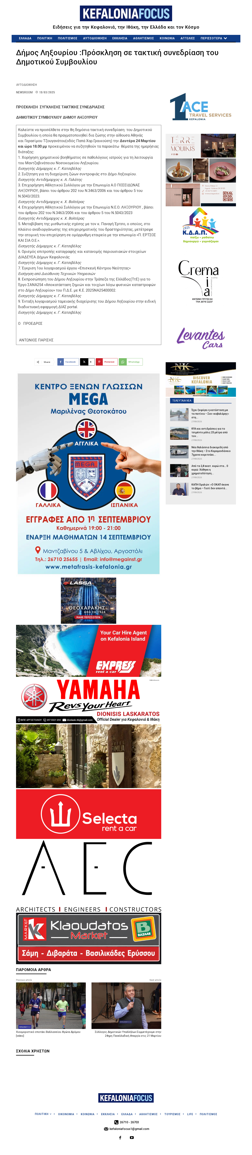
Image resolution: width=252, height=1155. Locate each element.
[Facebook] (120, 1138)
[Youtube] (132, 1138)
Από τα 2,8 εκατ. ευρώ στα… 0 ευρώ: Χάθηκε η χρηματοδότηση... (209, 469)
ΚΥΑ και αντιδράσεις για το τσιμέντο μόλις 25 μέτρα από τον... (209, 432)
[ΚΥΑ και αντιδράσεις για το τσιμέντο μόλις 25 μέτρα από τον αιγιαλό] (179, 433)
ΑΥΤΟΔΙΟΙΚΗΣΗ (26, 85)
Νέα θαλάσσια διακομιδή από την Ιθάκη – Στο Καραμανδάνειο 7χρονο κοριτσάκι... (211, 451)
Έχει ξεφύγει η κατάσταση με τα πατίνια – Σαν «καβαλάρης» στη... (210, 414)
